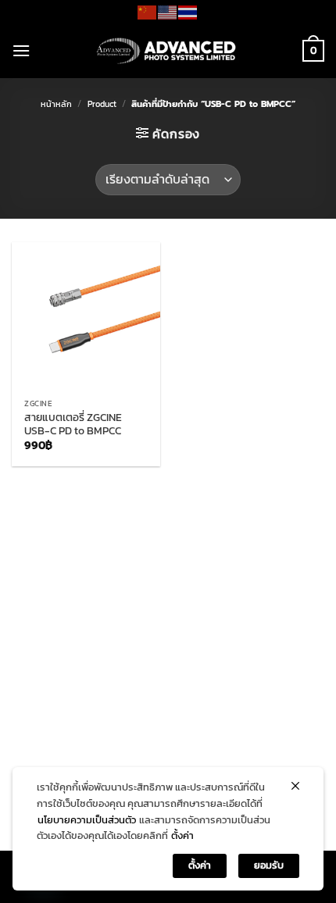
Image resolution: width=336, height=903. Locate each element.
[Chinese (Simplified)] (148, 11)
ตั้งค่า (182, 835)
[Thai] (188, 11)
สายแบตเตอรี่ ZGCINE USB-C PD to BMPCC (73, 424)
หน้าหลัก (56, 104)
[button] (21, 50)
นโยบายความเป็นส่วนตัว (87, 819)
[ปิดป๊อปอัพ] (295, 786)
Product (102, 104)
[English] (168, 11)
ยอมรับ (269, 865)
